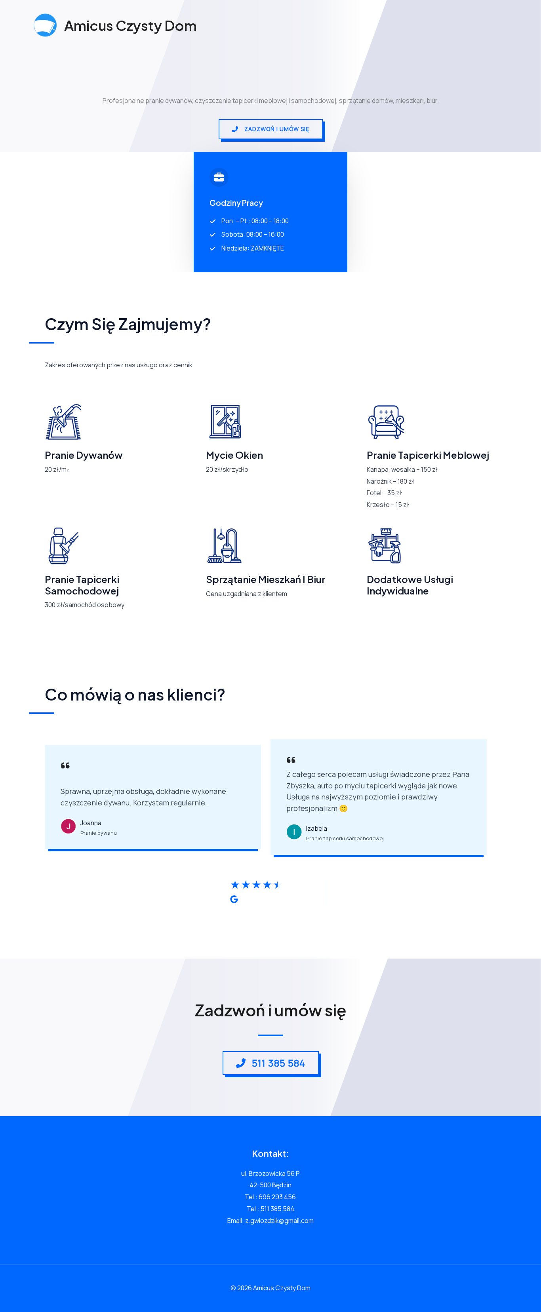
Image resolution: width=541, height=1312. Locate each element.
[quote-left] (65, 767)
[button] (271, 129)
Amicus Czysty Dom (130, 25)
